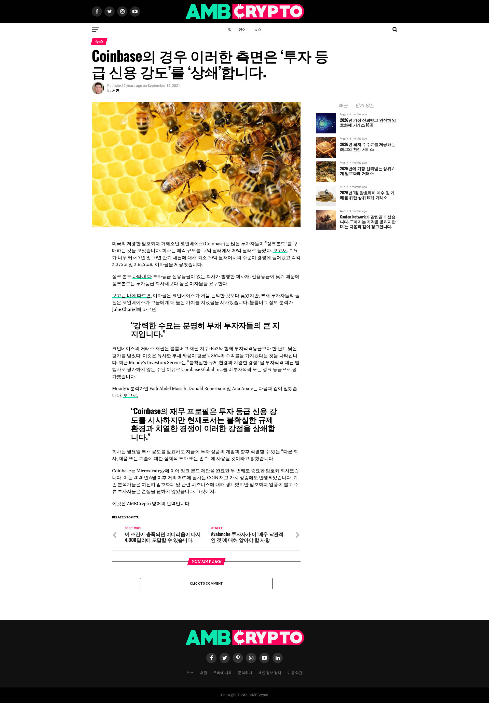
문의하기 (245, 672)
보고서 (280, 250)
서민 (115, 90)
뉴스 (257, 29)
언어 (242, 29)
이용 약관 (294, 672)
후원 (203, 672)
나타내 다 (142, 276)
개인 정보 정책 (269, 672)
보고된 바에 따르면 (131, 295)
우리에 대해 (222, 672)
